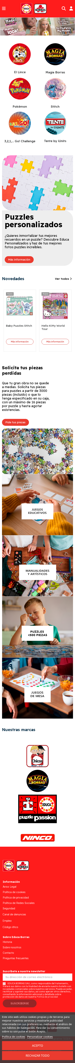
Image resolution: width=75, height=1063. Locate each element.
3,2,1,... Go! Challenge (19, 141)
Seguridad (9, 908)
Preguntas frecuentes (16, 958)
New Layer (34, 25)
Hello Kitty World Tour (53, 327)
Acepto (37, 1046)
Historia (7, 942)
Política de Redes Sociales (19, 903)
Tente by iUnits (55, 141)
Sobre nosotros (12, 947)
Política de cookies (14, 892)
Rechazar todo (38, 1056)
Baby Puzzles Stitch (19, 325)
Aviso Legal (9, 886)
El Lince (20, 72)
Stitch (55, 106)
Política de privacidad (16, 897)
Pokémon (20, 106)
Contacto (8, 952)
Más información (20, 341)
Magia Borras (55, 72)
